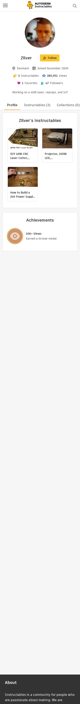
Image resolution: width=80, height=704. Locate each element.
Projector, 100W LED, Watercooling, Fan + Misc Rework (57, 156)
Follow (52, 58)
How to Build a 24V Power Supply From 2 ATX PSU (22, 194)
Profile (12, 105)
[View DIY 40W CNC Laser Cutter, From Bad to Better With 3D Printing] (23, 138)
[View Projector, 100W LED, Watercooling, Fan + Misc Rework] (57, 138)
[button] (5, 6)
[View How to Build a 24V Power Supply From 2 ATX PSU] (23, 177)
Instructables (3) (37, 105)
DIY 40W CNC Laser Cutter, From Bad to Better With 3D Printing (20, 156)
